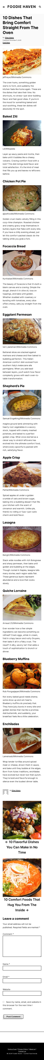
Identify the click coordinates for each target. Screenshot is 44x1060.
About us (32, 1049)
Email (6, 977)
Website (6, 989)
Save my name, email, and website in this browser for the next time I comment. (22, 1005)
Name (6, 964)
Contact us (22, 1051)
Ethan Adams (9, 37)
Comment (8, 934)
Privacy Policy (23, 1049)
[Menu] (3, 7)
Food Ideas (6, 42)
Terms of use (12, 1049)
